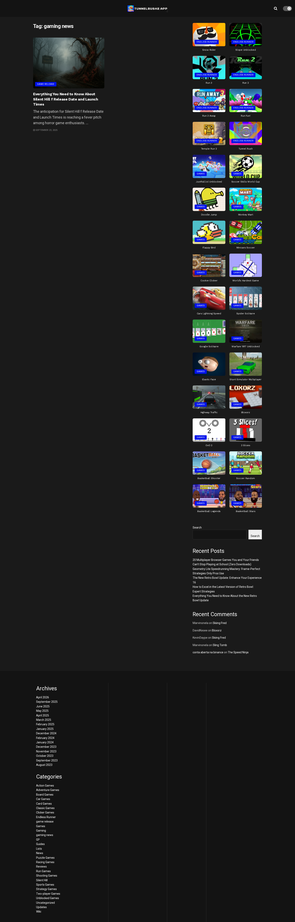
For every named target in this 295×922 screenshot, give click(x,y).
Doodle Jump (209, 214)
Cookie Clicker (209, 280)
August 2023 (44, 764)
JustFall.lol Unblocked (209, 181)
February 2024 (45, 738)
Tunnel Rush (245, 148)
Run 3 (209, 82)
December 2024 (46, 733)
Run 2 (245, 82)
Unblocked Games (47, 898)
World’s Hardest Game (245, 280)
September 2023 (47, 760)
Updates (41, 907)
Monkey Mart (245, 214)
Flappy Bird (209, 247)
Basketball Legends (209, 511)
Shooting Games (46, 875)
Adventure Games (47, 790)
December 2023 (46, 746)
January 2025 (45, 728)
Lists (39, 848)
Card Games (44, 803)
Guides (40, 844)
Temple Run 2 (209, 148)
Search (197, 527)
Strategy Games (46, 889)
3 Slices (245, 445)
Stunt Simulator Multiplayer (245, 379)
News (39, 853)
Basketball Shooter (208, 478)
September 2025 (47, 701)
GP (38, 839)
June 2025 (43, 706)
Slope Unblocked (245, 49)
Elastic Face (209, 379)
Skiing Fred (220, 623)
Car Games (43, 799)
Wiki (38, 911)
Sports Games (45, 884)
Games (201, 174)
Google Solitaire (208, 346)
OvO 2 (208, 445)
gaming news (44, 835)
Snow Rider (209, 49)
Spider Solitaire (245, 313)
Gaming (41, 830)
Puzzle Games (45, 857)
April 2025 (42, 715)
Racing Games (45, 862)
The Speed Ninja (238, 652)
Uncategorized (45, 902)
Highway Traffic (209, 412)
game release (45, 84)
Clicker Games (45, 812)
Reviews (41, 866)
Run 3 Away (209, 115)
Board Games (44, 794)
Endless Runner (207, 42)
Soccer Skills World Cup (245, 181)
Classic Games (45, 808)
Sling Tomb (220, 645)
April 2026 (42, 697)
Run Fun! (245, 115)
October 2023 (44, 755)
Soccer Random (245, 478)
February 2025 (45, 724)
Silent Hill (42, 880)
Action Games (45, 785)
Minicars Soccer (245, 247)
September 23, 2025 (46, 130)
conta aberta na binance (208, 652)
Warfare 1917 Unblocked (246, 346)
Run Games (43, 871)
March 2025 (43, 719)
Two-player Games (48, 893)
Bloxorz (245, 412)
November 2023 (46, 751)
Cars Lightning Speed (209, 313)
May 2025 (42, 710)
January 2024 (45, 742)
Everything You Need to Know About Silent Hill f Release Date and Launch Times (65, 99)
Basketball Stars (245, 511)
